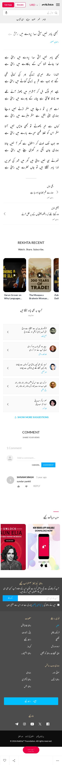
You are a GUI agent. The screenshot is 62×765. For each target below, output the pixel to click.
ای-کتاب (20, 19)
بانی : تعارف (26, 632)
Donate (20, 4)
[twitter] (40, 724)
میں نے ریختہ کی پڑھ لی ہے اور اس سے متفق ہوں (31, 604)
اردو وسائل (55, 646)
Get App (8, 4)
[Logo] (47, 5)
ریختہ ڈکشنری (26, 679)
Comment (48, 465)
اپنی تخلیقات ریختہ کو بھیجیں (49, 653)
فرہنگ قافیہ (55, 632)
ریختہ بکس (27, 686)
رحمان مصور (54, 42)
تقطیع (57, 639)
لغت (33, 19)
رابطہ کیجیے (27, 639)
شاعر (44, 19)
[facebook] (47, 724)
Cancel (36, 465)
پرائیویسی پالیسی (37, 604)
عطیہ (57, 625)
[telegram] (16, 724)
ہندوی (28, 672)
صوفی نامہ (56, 672)
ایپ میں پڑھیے (31, 750)
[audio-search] (6, 12)
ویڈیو (27, 19)
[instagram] (24, 724)
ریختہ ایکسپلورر (26, 653)
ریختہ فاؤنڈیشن (26, 625)
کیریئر (29, 646)
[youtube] (32, 724)
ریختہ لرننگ (55, 679)
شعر (39, 19)
